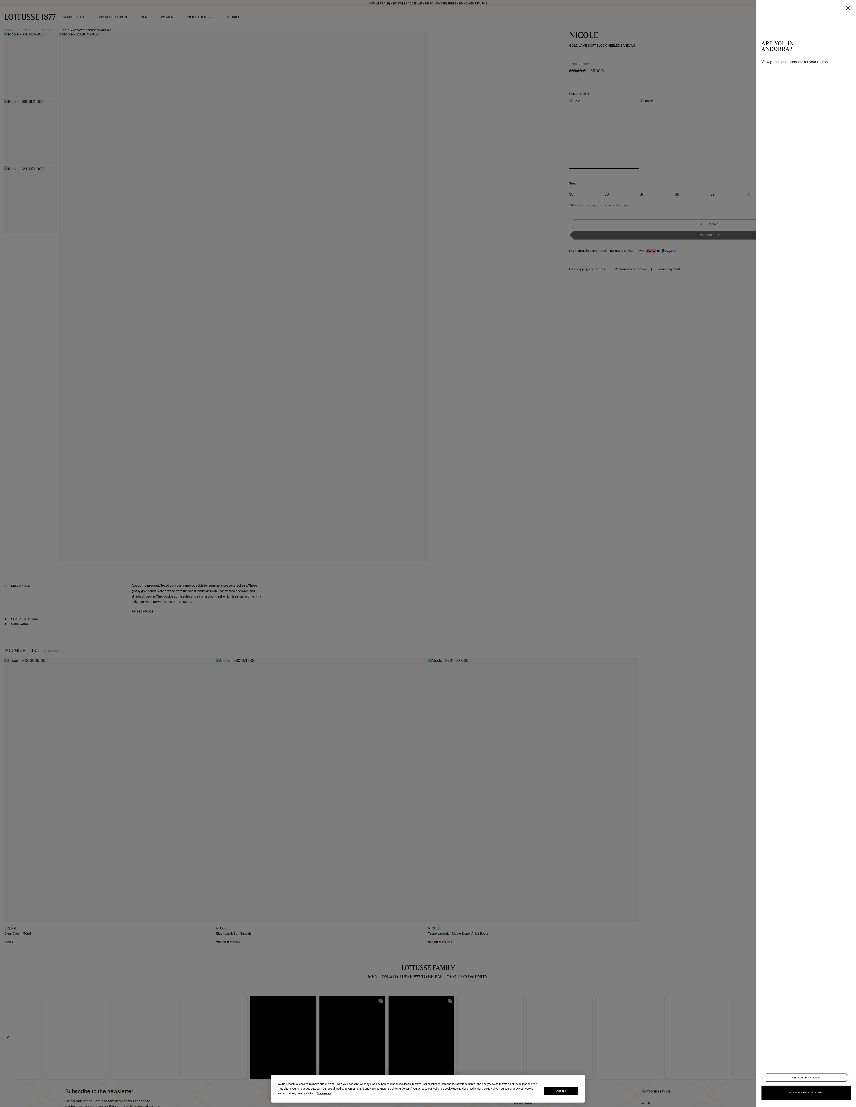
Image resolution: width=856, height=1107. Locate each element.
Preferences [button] (324, 1093)
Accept (561, 1091)
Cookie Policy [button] (490, 1088)
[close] (848, 8)
